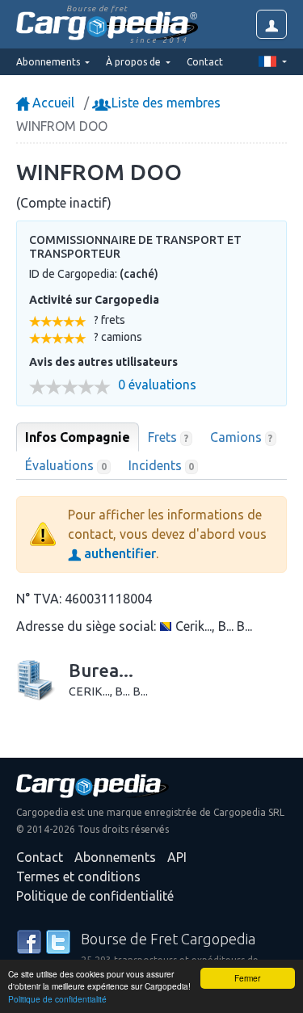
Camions (241, 437)
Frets (168, 437)
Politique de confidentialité (57, 999)
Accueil (51, 102)
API (177, 857)
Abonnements (115, 857)
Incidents (161, 465)
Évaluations (66, 465)
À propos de (134, 62)
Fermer (247, 978)
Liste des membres (164, 102)
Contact (205, 62)
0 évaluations (157, 385)
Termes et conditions (78, 876)
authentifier (118, 553)
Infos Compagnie (77, 437)
